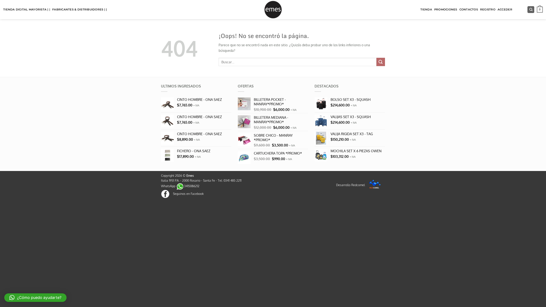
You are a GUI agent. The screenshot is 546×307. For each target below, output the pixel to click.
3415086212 (191, 186)
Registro (487, 9)
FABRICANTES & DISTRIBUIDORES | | (79, 9)
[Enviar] (380, 62)
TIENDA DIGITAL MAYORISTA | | (26, 9)
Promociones (445, 9)
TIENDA (426, 9)
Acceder (505, 9)
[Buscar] (530, 9)
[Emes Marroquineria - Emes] (273, 9)
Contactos (468, 9)
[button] (540, 10)
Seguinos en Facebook (187, 193)
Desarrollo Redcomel (351, 185)
